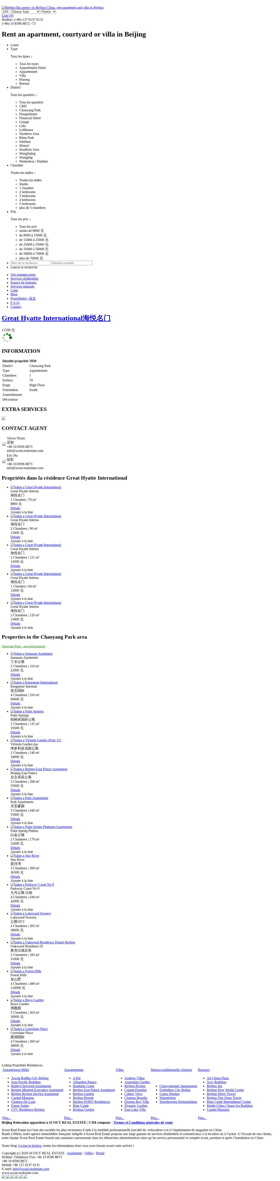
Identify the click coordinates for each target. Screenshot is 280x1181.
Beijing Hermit (83, 1098)
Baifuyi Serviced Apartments (31, 1086)
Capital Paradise (135, 1090)
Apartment (74, 1153)
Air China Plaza (218, 1078)
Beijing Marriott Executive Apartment (37, 1090)
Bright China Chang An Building (230, 1106)
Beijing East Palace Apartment (94, 1090)
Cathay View (133, 1094)
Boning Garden (83, 1109)
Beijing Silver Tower (221, 1094)
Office (89, 1153)
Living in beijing (29, 1146)
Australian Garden (137, 1082)
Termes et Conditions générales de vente (143, 1122)
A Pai (76, 1078)
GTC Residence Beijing (27, 1109)
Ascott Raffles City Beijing (30, 1078)
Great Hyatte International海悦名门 (56, 318)
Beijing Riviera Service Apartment (35, 1094)
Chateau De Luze (23, 1102)
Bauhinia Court (83, 1086)
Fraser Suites (20, 1106)
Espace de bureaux (23, 282)
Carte (14, 290)
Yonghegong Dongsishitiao (178, 1102)
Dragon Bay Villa (136, 1102)
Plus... (6, 1118)
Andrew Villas (134, 1078)
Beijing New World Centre (225, 1090)
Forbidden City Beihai (174, 1090)
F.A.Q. (15, 303)
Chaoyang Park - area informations (23, 646)
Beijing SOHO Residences (91, 1102)
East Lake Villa (135, 1109)
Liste (7, 15)
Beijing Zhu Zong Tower (224, 1098)
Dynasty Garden (135, 1106)
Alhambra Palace (84, 1082)
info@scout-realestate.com (31, 1169)
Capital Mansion (22, 1098)
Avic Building (216, 1082)
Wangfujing (167, 1098)
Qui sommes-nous (22, 274)
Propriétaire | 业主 (23, 298)
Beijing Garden (83, 1094)
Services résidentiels (24, 278)
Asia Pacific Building (26, 1082)
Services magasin (22, 286)
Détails (15, 508)
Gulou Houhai (169, 1094)
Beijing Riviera (134, 1086)
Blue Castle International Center (229, 1102)
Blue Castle (81, 1106)
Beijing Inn (214, 1086)
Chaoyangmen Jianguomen (178, 1086)
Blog (13, 294)
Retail (100, 1153)
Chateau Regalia (135, 1098)
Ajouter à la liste (21, 512)
